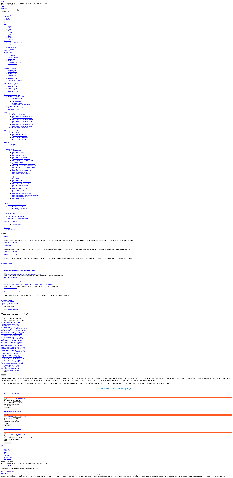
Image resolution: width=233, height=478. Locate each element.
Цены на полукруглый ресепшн (18, 218)
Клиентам (7, 41)
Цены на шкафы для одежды (20, 187)
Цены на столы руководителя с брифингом (25, 165)
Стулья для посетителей (15, 108)
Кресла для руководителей (16, 96)
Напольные (11, 229)
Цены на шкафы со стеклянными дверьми (25, 195)
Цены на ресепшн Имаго (19, 136)
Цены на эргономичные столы (21, 154)
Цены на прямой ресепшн (16, 215)
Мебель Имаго (12, 77)
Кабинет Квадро (13, 90)
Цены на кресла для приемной (17, 139)
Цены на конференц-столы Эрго (22, 118)
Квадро (10, 39)
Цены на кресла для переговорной (18, 127)
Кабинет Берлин (13, 91)
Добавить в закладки (7, 471)
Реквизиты (11, 55)
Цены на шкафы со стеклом (20, 183)
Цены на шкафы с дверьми (20, 196)
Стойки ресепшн (9, 213)
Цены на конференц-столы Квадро (22, 126)
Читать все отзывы (6, 263)
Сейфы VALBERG (14, 146)
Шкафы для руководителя (16, 190)
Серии (6, 24)
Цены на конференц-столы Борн (22, 121)
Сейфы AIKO (12, 144)
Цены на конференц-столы (16, 114)
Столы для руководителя (15, 162)
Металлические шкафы (15, 223)
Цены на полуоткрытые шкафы (21, 182)
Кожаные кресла (17, 103)
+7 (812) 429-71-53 (6, 1)
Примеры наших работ (15, 42)
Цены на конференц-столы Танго (22, 123)
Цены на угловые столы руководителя (23, 167)
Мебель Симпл (12, 75)
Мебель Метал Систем (15, 80)
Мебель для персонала (11, 68)
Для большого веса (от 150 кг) (21, 104)
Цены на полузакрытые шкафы (21, 193)
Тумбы (6, 203)
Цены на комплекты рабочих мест (22, 160)
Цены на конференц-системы (21, 173)
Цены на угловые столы (19, 155)
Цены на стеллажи (17, 192)
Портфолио (7, 459)
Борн (9, 34)
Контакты (7, 50)
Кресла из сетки (17, 100)
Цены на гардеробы (18, 198)
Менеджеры (11, 60)
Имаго (10, 29)
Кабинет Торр (12, 88)
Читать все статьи (6, 300)
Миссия (10, 54)
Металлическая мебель (11, 221)
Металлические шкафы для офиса (18, 200)
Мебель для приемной (11, 131)
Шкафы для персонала (15, 178)
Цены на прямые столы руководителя (23, 164)
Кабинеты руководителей (12, 83)
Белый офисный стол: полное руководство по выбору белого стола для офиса (25, 281)
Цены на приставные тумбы (17, 205)
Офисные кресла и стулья (12, 95)
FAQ (9, 46)
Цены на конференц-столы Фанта (22, 116)
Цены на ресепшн (13, 132)
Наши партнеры (13, 57)
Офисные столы (9, 149)
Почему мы (11, 59)
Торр (9, 36)
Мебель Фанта (12, 72)
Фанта (10, 31)
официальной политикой (69, 475)
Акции (10, 44)
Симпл (10, 26)
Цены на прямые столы (19, 152)
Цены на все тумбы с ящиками (17, 210)
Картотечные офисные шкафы (12, 291)
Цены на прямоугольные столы (21, 170)
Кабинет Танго (12, 85)
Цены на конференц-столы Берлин (22, 124)
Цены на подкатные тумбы (16, 206)
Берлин (10, 32)
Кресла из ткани (17, 98)
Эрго (9, 27)
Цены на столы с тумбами (20, 157)
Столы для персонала (14, 150)
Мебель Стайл (12, 73)
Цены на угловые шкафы (19, 188)
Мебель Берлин (13, 78)
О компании (8, 52)
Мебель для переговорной (12, 113)
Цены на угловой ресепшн (16, 216)
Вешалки (7, 228)
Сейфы (6, 142)
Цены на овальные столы (19, 172)
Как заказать (12, 47)
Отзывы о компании (14, 62)
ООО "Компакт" (8, 236)
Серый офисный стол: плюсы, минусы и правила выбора (19, 270)
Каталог (6, 23)
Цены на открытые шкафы (20, 180)
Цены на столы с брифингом (21, 159)
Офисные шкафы (9, 177)
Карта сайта (4, 473)
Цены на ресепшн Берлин (20, 137)
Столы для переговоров (15, 169)
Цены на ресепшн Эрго (19, 134)
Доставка (7, 455)
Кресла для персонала (15, 106)
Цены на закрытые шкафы (20, 185)
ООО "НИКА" (8, 246)
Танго (10, 37)
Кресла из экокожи (17, 101)
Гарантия (11, 49)
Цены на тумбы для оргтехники (18, 208)
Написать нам (12, 64)
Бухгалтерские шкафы (18, 224)
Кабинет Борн (12, 86)
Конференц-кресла (14, 109)
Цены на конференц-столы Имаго (22, 119)
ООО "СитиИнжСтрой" (10, 254)
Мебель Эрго (12, 70)
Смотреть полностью (10, 242)
